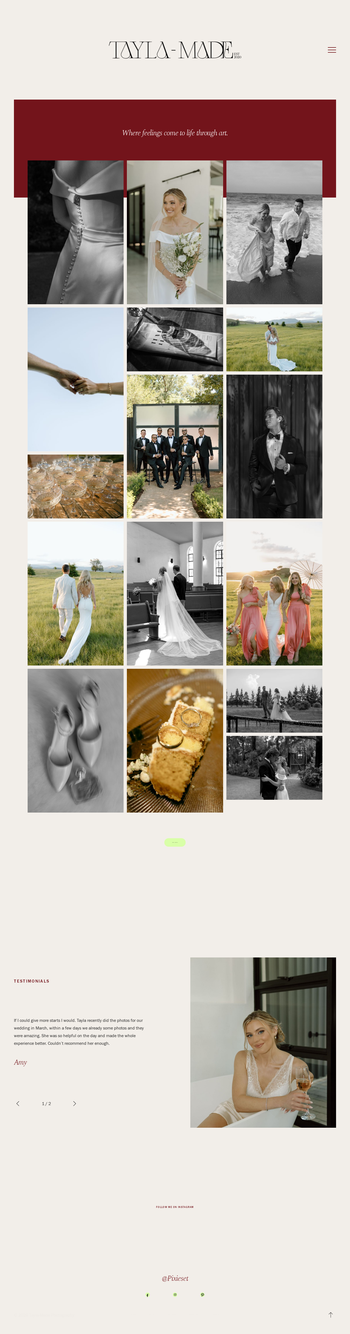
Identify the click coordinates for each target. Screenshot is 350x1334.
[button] (332, 50)
